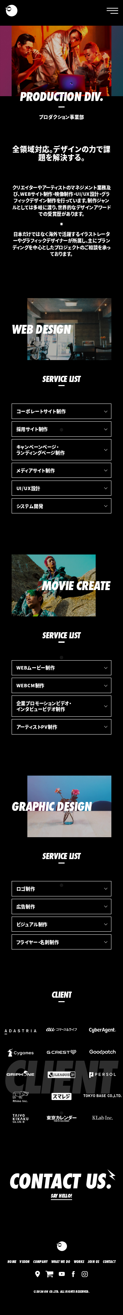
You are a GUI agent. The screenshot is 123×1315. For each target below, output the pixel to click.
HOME (12, 1262)
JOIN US (93, 1262)
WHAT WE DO (60, 1262)
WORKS (79, 1262)
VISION (24, 1262)
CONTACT (109, 1262)
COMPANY (40, 1262)
